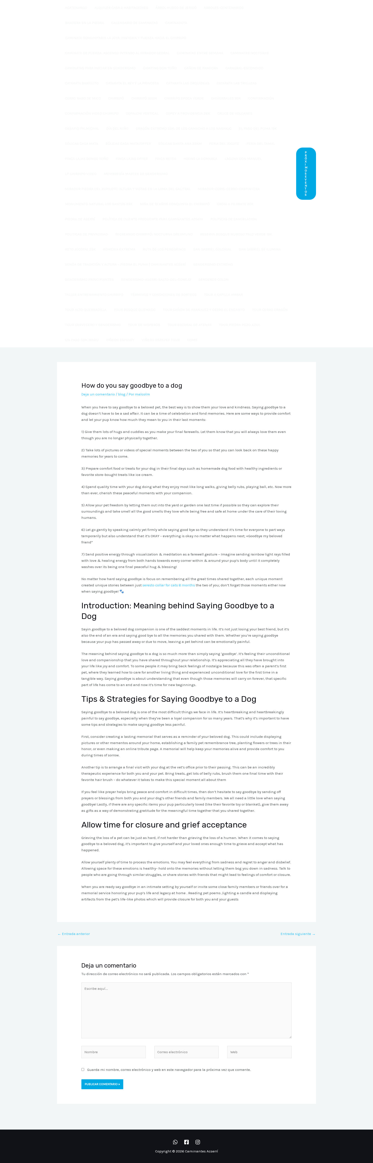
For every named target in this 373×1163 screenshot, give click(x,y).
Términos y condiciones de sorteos (164, 294)
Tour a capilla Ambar (223, 294)
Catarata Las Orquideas (187, 83)
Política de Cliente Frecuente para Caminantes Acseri (153, 219)
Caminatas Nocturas (250, 53)
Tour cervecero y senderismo (93, 325)
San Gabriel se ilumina (260, 249)
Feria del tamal (261, 143)
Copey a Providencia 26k (188, 113)
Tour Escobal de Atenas (190, 325)
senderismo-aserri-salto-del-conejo (156, 279)
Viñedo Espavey (120, 340)
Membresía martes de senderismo (136, 174)
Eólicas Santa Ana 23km (180, 143)
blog (121, 394)
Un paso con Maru (82, 340)
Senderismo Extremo (213, 264)
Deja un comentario (98, 394)
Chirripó (116, 98)
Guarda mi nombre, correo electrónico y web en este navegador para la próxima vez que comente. (169, 1069)
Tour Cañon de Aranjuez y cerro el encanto (204, 309)
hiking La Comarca (200, 158)
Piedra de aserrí (80, 219)
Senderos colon (213, 279)
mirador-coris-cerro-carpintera (229, 189)
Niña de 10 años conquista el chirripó (175, 204)
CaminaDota (176, 22)
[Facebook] (186, 1142)
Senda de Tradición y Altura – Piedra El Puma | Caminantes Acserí (125, 264)
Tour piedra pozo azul (239, 325)
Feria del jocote (224, 143)
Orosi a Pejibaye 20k (235, 204)
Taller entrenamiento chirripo (94, 294)
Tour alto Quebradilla (85, 309)
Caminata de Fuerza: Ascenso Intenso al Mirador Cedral (117, 53)
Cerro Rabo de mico (83, 98)
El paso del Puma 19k (258, 128)
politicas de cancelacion (233, 219)
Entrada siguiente (298, 934)
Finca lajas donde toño (86, 158)
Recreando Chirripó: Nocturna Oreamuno (154, 234)
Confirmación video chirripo (92, 113)
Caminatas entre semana (200, 53)
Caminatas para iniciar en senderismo (100, 68)
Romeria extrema (119, 249)
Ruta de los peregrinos (164, 249)
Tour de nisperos (144, 325)
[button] (306, 174)
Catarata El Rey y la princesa (132, 83)
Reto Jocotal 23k (80, 249)
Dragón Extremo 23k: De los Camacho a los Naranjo (184, 128)
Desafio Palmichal (82, 128)
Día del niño (117, 128)
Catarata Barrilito (82, 83)
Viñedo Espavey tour (161, 340)
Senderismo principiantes (89, 279)
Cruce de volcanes (234, 113)
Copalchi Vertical (142, 113)
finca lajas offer (132, 158)
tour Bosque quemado (135, 309)
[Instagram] (198, 1142)
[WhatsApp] (175, 1142)
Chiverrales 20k (226, 98)
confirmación (261, 98)
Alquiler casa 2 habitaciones (121, 7)
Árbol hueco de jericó (175, 7)
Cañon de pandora (201, 68)
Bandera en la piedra (84, 22)
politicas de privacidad (86, 234)
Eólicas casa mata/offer (128, 143)
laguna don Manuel (243, 158)
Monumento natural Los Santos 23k (99, 204)
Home (192, 340)
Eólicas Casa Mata (81, 143)
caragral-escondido (244, 68)
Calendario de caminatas (134, 22)
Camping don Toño (160, 68)
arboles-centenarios (224, 7)
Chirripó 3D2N (144, 98)
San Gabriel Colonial (212, 249)
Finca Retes (165, 158)
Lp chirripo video (80, 174)
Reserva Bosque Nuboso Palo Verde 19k (236, 234)
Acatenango (76, 7)
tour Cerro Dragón (270, 309)
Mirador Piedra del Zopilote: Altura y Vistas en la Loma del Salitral (128, 189)
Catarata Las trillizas (237, 83)
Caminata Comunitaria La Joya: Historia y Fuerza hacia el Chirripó (125, 38)
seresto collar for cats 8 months (168, 585)
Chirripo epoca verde (184, 98)
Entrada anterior (73, 934)
